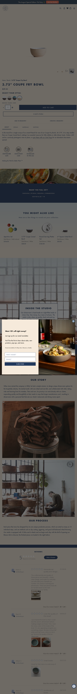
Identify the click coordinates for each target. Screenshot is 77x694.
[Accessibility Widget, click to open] (74, 686)
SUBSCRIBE (20, 364)
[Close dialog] (73, 321)
